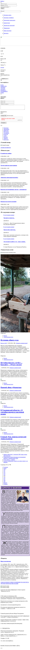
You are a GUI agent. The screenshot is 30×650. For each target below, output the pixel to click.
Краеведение (6, 22)
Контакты (5, 33)
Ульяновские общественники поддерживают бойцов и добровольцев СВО (14, 457)
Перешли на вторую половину (9, 201)
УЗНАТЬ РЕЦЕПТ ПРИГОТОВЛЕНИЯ (11, 582)
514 (4, 475)
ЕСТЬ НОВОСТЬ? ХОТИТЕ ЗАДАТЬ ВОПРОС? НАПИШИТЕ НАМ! (4, 88)
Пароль (3, 5)
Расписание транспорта (9, 20)
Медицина (6, 131)
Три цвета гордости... (9, 218)
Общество (6, 130)
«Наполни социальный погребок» (9, 177)
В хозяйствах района (6, 153)
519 (4, 481)
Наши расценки (7, 30)
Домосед (5, 138)
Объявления (6, 28)
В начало (5, 467)
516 (4, 477)
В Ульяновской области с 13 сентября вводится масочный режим (12, 412)
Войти (2, 1)
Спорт (5, 135)
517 (4, 479)
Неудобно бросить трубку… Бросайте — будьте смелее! (11, 364)
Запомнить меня (5, 7)
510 (4, 469)
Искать (2, 11)
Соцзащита (6, 133)
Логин (2, 3)
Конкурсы (6, 139)
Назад (4, 468)
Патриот (5, 137)
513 (4, 473)
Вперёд (5, 482)
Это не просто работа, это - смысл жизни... (14, 241)
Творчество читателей (8, 25)
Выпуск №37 (4, 343)
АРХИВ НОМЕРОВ (6, 147)
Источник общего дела (9, 340)
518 (4, 480)
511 (4, 471)
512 (4, 472)
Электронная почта (8, 337)
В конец (5, 484)
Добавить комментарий (21, 343)
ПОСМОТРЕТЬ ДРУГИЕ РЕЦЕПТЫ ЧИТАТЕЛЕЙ (15, 583)
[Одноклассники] (2, 9)
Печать (5, 335)
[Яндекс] (3, 9)
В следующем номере (8, 215)
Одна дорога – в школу (9, 459)
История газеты (7, 15)
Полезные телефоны (8, 17)
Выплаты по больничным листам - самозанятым (14, 189)
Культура (5, 134)
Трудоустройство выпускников (9, 165)
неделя (2, 67)
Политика (5, 128)
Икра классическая (6, 561)
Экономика (6, 129)
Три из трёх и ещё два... (9, 229)
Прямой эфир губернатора (11, 387)
